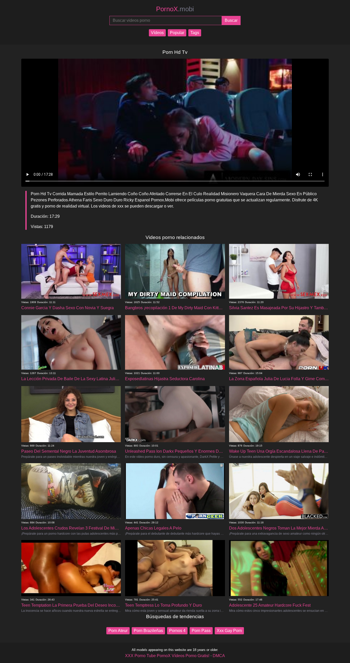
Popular (177, 32)
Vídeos (157, 32)
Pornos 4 (177, 630)
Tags (194, 32)
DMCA (219, 656)
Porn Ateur (118, 630)
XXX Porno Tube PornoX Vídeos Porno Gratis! (167, 656)
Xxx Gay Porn (229, 630)
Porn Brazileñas (148, 630)
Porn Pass (201, 630)
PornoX (175, 9)
